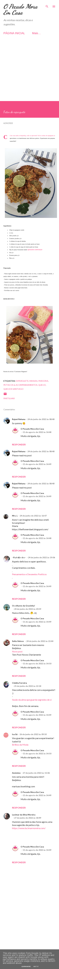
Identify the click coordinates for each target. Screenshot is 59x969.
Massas (34, 381)
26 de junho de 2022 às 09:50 (33, 734)
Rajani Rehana (18, 419)
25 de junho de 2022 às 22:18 (27, 686)
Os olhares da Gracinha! (23, 605)
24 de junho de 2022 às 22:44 (39, 641)
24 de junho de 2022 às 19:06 (41, 557)
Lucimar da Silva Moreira (23, 814)
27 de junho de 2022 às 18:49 (27, 818)
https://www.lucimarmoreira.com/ (29, 828)
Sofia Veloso (18, 641)
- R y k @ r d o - (19, 557)
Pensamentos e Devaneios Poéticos (29, 574)
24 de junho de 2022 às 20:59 (27, 609)
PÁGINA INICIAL (14, 33)
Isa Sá (14, 734)
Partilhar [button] (9, 398)
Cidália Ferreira (19, 683)
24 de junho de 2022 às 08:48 (40, 419)
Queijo (42, 385)
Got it (36, 966)
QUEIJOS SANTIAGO (35, 249)
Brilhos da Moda (20, 744)
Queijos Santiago (13, 389)
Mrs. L (15, 515)
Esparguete (22, 381)
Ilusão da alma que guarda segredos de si (32, 699)
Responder (19, 444)
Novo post (17, 651)
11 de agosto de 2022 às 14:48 (37, 432)
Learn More (26, 966)
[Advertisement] (29, 71)
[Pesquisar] (47, 5)
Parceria (43, 381)
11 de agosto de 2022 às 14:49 (37, 464)
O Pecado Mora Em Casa (20, 9)
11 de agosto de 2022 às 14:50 (37, 663)
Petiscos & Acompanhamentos (20, 385)
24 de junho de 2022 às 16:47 (33, 515)
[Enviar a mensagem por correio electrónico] (5, 395)
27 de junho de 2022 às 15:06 (36, 773)
